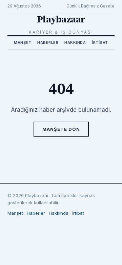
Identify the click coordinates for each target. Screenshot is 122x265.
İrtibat (100, 42)
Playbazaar (61, 19)
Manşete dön (61, 129)
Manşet (22, 42)
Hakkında (75, 42)
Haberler (47, 42)
